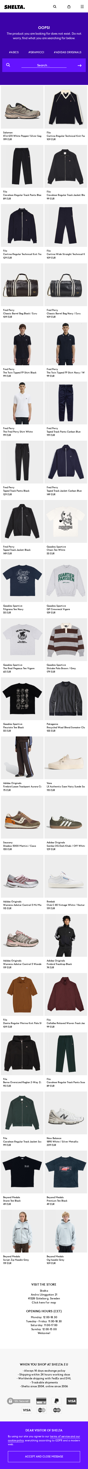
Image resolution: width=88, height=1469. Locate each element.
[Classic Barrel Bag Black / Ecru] (22, 284)
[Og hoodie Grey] (65, 1231)
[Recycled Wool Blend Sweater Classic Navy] (65, 698)
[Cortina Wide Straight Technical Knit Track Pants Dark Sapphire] (65, 225)
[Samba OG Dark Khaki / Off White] (65, 817)
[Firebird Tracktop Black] (65, 935)
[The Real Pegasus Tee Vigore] (22, 639)
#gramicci (36, 52)
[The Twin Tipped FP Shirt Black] (22, 343)
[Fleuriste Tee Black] (22, 698)
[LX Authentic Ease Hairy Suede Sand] (65, 757)
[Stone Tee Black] (22, 1172)
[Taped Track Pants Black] (22, 462)
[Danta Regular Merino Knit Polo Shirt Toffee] (22, 994)
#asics (14, 52)
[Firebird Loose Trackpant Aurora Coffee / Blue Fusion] (22, 757)
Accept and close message (44, 1456)
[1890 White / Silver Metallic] (65, 1113)
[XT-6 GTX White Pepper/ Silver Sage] (22, 107)
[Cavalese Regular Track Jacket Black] (65, 166)
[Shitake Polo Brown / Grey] (65, 639)
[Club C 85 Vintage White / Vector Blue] (65, 876)
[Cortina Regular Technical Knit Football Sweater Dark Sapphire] (65, 107)
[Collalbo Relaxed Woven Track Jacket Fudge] (65, 994)
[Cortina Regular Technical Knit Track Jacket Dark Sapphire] (22, 225)
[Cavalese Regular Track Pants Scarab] (65, 1053)
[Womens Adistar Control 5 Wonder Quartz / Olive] (22, 935)
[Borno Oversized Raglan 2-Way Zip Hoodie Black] (22, 1053)
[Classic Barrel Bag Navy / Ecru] (65, 284)
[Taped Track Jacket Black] (22, 521)
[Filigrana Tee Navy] (22, 580)
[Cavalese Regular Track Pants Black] (22, 166)
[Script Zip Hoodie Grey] (22, 1231)
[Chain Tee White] (65, 521)
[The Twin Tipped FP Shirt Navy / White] (65, 343)
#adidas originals (67, 52)
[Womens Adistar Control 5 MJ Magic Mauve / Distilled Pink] (22, 876)
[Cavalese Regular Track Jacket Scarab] (22, 1113)
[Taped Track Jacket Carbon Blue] (65, 462)
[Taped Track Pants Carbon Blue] (65, 403)
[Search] (80, 65)
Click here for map (44, 1302)
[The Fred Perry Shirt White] (22, 403)
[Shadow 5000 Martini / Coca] (22, 817)
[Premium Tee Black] (65, 1172)
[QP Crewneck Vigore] (65, 580)
